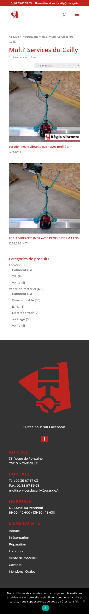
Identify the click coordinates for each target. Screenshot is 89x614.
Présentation (19, 538)
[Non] (84, 601)
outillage (18, 319)
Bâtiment (19, 270)
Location (15, 265)
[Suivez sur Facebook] (44, 439)
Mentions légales (22, 571)
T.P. (14, 276)
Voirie (16, 282)
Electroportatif (23, 313)
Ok (45, 607)
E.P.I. (15, 306)
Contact (15, 565)
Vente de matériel (22, 289)
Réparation (17, 544)
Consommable (23, 300)
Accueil (14, 36)
